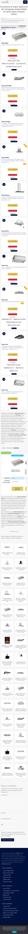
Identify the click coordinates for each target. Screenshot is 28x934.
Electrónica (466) (7, 881)
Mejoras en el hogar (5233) (10, 912)
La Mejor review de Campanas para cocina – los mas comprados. (21, 584)
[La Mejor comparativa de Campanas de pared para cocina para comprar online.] (7, 768)
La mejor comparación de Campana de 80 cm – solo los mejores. (7, 553)
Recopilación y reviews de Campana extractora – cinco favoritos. (20, 757)
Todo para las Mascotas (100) (10, 910)
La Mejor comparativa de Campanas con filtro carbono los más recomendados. (21, 726)
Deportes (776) (7, 877)
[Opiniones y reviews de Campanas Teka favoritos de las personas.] (7, 577)
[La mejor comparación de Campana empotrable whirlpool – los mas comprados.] (7, 735)
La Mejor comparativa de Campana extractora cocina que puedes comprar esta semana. (20, 647)
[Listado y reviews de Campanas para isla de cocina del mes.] (7, 625)
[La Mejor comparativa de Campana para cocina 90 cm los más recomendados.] (20, 735)
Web (2, 824)
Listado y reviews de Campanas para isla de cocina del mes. (7, 631)
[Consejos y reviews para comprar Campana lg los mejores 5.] (7, 718)
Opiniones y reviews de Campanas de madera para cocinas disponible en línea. (20, 709)
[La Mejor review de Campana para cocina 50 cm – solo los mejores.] (20, 547)
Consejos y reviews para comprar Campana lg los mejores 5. (7, 725)
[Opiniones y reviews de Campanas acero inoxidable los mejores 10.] (7, 688)
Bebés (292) (6, 895)
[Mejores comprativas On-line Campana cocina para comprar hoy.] (7, 562)
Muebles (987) (6, 917)
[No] (26, 929)
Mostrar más (14, 69)
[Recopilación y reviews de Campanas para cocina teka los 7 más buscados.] (20, 673)
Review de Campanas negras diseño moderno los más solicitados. (7, 679)
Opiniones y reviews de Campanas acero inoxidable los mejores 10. (7, 694)
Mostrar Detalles (14, 105)
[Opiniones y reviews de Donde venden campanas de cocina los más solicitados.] (20, 593)
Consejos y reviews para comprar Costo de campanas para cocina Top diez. (7, 600)
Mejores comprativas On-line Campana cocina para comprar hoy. (7, 568)
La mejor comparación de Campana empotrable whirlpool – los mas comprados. (7, 742)
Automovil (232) (7, 897)
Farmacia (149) (7, 899)
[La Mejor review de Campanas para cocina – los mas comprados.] (20, 577)
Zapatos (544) (6, 879)
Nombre (3, 813)
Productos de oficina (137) (9, 908)
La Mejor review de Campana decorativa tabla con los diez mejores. (20, 662)
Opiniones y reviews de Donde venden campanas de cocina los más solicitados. (21, 600)
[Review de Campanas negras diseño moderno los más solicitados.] (7, 673)
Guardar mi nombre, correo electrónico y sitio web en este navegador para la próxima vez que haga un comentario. (13, 834)
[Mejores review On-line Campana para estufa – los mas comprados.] (20, 688)
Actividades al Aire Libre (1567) (11, 890)
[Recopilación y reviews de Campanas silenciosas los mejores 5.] (7, 640)
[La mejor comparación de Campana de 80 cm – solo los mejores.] (7, 547)
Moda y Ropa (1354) (8, 873)
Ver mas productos (6, 452)
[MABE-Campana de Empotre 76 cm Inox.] (19, 36)
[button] (25, 2)
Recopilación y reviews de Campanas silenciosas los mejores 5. (7, 646)
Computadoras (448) (8, 893)
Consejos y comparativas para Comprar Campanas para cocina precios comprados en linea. (7, 663)
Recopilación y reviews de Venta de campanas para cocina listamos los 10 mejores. (20, 775)
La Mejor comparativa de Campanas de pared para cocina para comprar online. (7, 774)
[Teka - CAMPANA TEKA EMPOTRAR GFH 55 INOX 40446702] (19, 259)
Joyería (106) (6, 906)
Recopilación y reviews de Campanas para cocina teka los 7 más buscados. (20, 679)
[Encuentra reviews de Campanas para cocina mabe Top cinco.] (20, 609)
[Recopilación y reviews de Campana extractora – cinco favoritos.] (20, 751)
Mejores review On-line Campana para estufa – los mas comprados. (20, 694)
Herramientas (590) (8, 915)
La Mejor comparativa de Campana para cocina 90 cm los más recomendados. (20, 741)
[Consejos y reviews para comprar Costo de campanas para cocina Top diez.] (7, 593)
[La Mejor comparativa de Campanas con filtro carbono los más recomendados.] (20, 718)
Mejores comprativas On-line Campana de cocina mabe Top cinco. (7, 615)
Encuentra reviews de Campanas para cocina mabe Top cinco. (20, 615)
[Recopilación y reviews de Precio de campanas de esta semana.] (20, 562)
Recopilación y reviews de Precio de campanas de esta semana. (20, 568)
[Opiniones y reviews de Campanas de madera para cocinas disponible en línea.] (20, 703)
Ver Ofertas (12, 58)
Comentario (4, 795)
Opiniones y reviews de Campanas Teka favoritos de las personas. (7, 584)
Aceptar (14, 931)
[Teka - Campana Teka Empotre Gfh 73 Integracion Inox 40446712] (19, 383)
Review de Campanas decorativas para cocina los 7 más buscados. (20, 631)
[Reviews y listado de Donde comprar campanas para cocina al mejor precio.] (7, 703)
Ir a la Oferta (13, 50)
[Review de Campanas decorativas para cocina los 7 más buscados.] (20, 625)
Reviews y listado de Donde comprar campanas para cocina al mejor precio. (7, 709)
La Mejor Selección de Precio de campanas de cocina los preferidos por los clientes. (7, 758)
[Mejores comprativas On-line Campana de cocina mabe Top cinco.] (7, 609)
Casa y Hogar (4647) (8, 870)
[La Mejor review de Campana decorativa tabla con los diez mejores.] (20, 656)
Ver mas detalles (17, 488)
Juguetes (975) (7, 875)
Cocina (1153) (6, 888)
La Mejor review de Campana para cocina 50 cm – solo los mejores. (21, 553)
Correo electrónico (6, 818)
